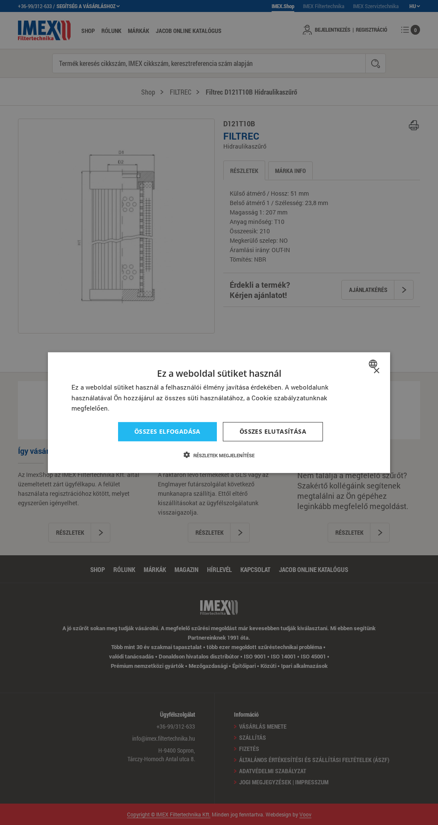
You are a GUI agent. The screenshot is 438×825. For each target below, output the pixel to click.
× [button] (376, 370)
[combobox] (374, 363)
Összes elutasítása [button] (273, 431)
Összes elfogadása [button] (167, 431)
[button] (219, 455)
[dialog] (219, 412)
